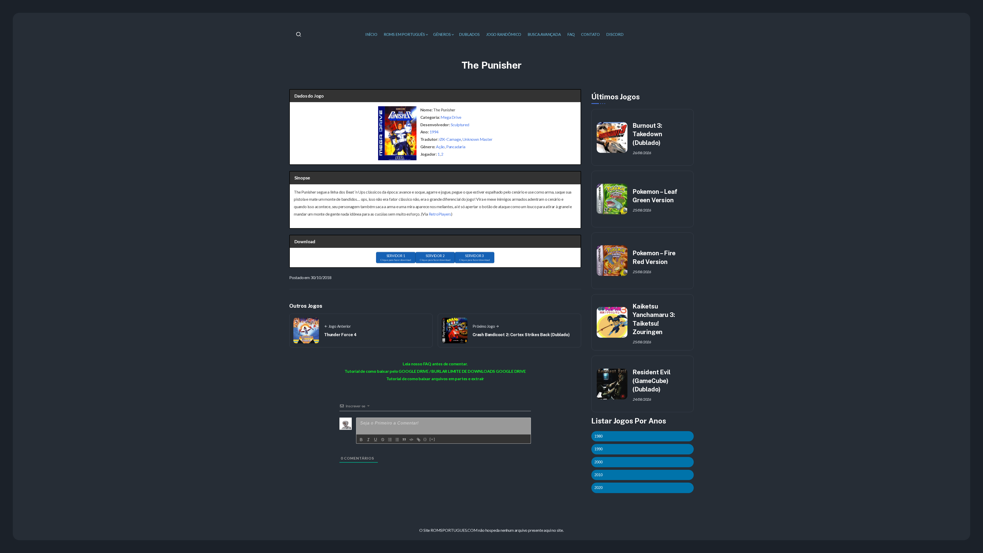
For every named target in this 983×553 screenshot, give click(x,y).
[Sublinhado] (375, 440)
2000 (598, 462)
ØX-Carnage (450, 139)
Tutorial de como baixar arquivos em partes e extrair (435, 378)
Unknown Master (477, 139)
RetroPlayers (440, 213)
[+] (432, 439)
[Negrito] (361, 440)
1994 (434, 131)
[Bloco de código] (411, 440)
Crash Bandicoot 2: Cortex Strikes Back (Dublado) (521, 334)
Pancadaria (455, 146)
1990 (598, 449)
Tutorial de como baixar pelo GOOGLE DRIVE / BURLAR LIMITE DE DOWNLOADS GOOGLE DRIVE (435, 371)
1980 (598, 436)
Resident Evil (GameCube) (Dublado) (651, 380)
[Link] (418, 440)
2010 (598, 475)
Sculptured (460, 124)
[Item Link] (612, 137)
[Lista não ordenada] (397, 440)
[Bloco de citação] (404, 440)
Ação (440, 146)
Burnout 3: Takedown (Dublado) (647, 134)
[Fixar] (382, 440)
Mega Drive (451, 117)
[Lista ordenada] (389, 440)
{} (425, 439)
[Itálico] (368, 440)
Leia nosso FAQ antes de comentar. (435, 363)
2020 (598, 487)
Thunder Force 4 (340, 334)
